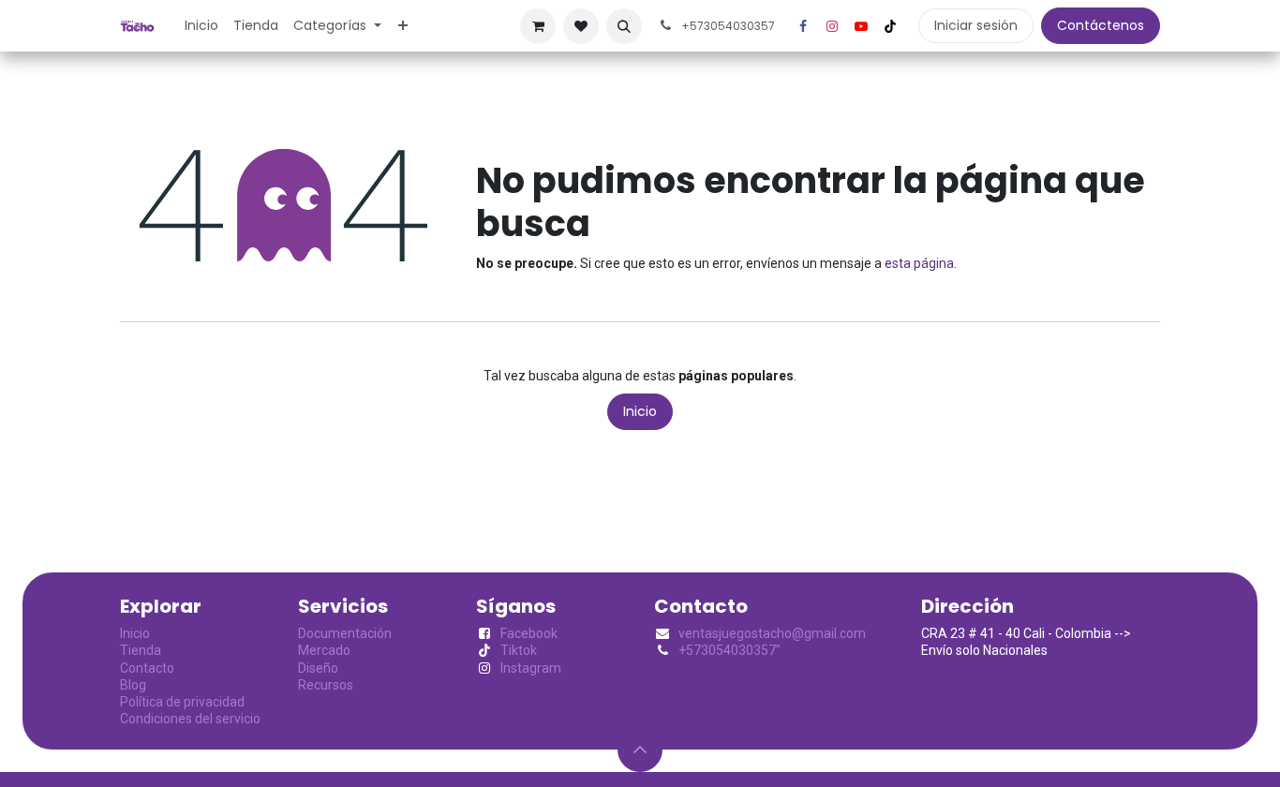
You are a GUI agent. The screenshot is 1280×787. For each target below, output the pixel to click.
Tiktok (518, 650)
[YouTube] (861, 26)
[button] (624, 26)
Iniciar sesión (976, 25)
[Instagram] (832, 26)
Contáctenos (1100, 25)
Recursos (325, 684)
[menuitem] (201, 25)
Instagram (530, 668)
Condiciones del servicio (190, 718)
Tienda (140, 650)
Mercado (324, 650)
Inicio (640, 411)
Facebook (529, 633)
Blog (133, 684)
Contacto (147, 668)
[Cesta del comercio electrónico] (538, 26)
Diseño (318, 668)
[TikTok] (890, 26)
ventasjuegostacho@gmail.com (772, 633)
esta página (919, 263)
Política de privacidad (182, 701)
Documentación (345, 633)
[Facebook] (803, 26)
